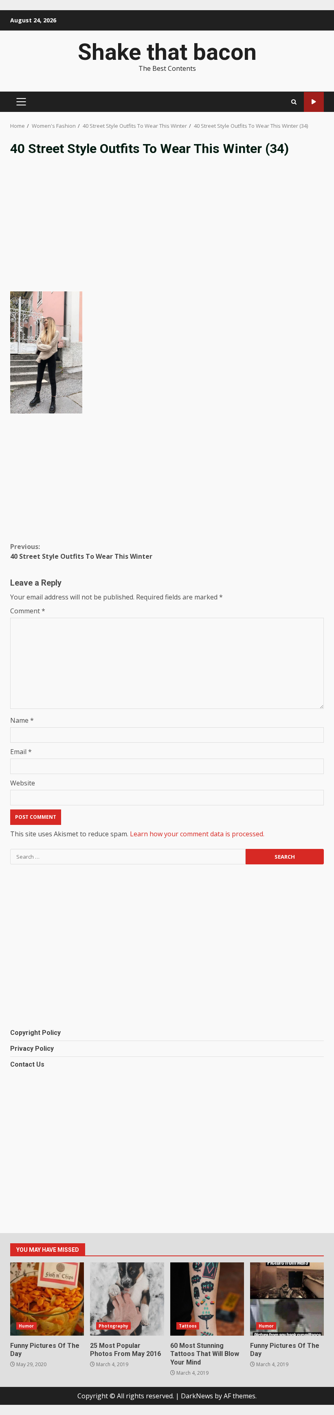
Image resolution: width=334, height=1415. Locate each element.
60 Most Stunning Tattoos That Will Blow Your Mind (207, 1299)
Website (22, 783)
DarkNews (197, 1395)
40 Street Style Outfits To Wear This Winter (81, 551)
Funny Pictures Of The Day (47, 1299)
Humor (26, 1326)
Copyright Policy (35, 1033)
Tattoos (188, 1326)
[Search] (294, 102)
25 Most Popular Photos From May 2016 (127, 1299)
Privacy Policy (32, 1048)
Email (21, 751)
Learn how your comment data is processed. (197, 833)
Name (22, 720)
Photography (113, 1326)
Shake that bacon (167, 52)
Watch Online (314, 102)
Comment (27, 610)
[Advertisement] (167, 230)
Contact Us (27, 1064)
